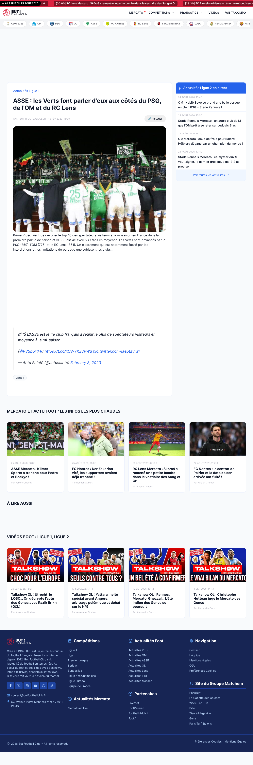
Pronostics (189, 12)
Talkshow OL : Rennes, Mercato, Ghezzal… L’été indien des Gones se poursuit (153, 601)
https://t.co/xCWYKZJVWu (68, 351)
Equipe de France (79, 686)
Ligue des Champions (82, 675)
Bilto (192, 708)
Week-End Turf (198, 703)
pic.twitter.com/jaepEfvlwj (116, 351)
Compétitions (159, 12)
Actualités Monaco (140, 681)
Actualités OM (137, 655)
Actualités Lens (138, 670)
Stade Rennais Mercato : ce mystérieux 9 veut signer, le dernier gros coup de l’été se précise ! (209, 161)
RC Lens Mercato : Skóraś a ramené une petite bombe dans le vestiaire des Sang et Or (100, 3)
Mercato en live (78, 708)
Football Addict (138, 713)
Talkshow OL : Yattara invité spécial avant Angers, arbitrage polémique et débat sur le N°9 (96, 601)
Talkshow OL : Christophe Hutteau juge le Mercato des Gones (217, 599)
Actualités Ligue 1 (26, 91)
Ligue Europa (76, 681)
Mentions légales (200, 660)
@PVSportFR (30, 351)
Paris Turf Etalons (200, 723)
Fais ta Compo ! (236, 12)
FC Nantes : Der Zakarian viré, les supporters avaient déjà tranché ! (94, 473)
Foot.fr (132, 718)
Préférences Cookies (202, 670)
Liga (70, 655)
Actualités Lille (137, 675)
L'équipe (194, 655)
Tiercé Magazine (200, 713)
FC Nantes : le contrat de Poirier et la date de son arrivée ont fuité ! (214, 473)
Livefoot (133, 703)
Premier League (78, 660)
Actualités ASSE (138, 660)
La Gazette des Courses (204, 697)
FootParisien (136, 708)
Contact (194, 650)
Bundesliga (75, 670)
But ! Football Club (33, 118)
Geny (192, 718)
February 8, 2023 (85, 362)
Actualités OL (137, 665)
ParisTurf (195, 692)
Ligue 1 (20, 377)
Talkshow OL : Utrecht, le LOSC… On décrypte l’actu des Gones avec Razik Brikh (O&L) (34, 601)
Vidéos (214, 12)
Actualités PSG (137, 650)
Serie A (72, 665)
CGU (192, 665)
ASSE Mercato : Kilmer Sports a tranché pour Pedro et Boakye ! (34, 473)
